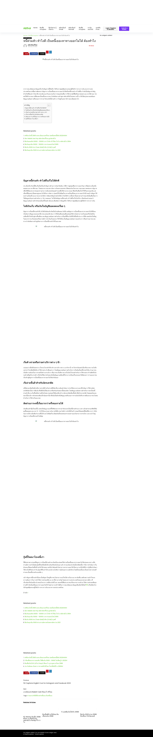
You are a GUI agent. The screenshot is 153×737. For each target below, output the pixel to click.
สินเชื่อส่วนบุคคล (43, 28)
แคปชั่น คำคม (98, 28)
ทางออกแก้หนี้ (31, 696)
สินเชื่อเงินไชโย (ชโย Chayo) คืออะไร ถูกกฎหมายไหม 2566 (44, 663)
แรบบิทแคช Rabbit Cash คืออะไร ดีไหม (37, 692)
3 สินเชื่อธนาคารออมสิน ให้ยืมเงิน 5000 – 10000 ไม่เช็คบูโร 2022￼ (46, 660)
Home (35, 28)
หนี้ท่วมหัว (38, 696)
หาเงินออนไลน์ (90, 28)
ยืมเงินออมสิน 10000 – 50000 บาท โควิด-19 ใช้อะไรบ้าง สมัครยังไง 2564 (48, 141)
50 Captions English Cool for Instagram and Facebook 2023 (47, 683)
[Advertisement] (53, 12)
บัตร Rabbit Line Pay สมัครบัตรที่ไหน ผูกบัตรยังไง (40, 138)
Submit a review (124, 28)
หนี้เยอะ (43, 696)
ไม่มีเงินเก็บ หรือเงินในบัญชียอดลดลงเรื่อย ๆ (38, 110)
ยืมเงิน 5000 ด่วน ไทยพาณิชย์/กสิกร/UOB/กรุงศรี (40, 147)
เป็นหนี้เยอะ (49, 696)
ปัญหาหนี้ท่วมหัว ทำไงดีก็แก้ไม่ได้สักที (35, 108)
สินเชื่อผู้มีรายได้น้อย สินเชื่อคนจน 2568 (50, 715)
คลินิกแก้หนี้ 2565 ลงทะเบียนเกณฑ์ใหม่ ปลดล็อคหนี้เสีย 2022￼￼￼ (46, 136)
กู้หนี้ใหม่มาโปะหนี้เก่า (32, 119)
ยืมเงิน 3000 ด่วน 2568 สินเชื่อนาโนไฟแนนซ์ (88, 715)
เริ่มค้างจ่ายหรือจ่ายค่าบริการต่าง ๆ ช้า (36, 112)
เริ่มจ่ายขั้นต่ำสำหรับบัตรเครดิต (34, 114)
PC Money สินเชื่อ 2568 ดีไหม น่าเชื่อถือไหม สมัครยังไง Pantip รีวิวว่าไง (32, 719)
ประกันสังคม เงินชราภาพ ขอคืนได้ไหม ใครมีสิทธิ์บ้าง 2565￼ (44, 666)
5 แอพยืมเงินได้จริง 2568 (70, 712)
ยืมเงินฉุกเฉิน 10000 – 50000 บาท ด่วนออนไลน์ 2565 (41, 144)
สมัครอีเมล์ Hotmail (71, 28)
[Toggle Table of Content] (48, 105)
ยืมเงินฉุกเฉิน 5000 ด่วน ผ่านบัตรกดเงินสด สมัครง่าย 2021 (42, 150)
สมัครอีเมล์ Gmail (62, 28)
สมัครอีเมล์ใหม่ (32, 45)
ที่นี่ (87, 585)
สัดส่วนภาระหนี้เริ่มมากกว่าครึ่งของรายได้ (37, 117)
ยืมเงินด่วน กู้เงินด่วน (52, 28)
